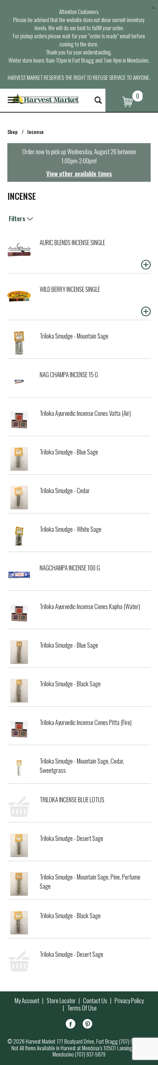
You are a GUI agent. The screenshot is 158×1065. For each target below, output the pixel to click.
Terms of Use (82, 1008)
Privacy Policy (129, 1000)
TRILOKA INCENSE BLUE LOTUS (72, 799)
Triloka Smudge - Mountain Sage (74, 335)
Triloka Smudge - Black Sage (70, 683)
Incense (35, 131)
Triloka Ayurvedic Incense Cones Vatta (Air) (85, 413)
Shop (12, 131)
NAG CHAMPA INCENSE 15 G (69, 374)
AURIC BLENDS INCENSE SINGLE (72, 242)
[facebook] (70, 1025)
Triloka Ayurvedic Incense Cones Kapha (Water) (90, 606)
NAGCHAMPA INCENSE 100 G (70, 567)
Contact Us (95, 1000)
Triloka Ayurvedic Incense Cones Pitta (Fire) (86, 722)
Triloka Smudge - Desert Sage (71, 838)
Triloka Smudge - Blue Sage (69, 451)
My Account (27, 1000)
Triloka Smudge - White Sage (70, 529)
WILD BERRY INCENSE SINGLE (70, 289)
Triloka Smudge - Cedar (65, 490)
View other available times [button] (79, 173)
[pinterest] (87, 1025)
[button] (146, 264)
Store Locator (61, 1000)
